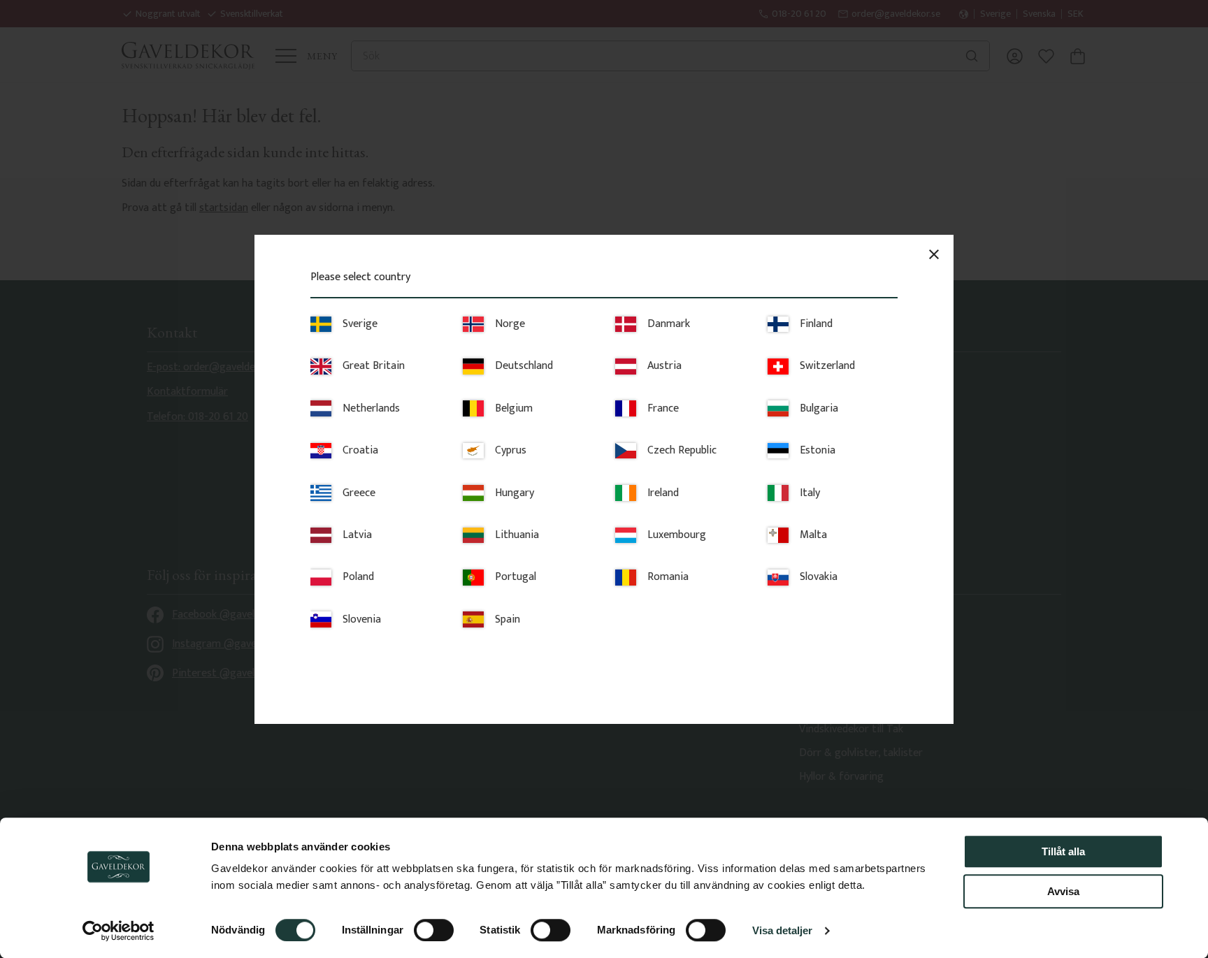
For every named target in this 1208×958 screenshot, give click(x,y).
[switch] (434, 930)
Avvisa (1063, 891)
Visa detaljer (782, 930)
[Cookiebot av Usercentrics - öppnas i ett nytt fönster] (118, 930)
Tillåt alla (1063, 851)
